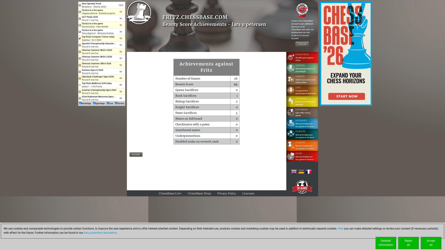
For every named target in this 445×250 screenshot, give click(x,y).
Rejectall (408, 243)
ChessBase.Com (170, 193)
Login (302, 44)
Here (340, 228)
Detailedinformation (386, 243)
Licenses (248, 193)
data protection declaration (100, 232)
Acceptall (431, 243)
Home (136, 154)
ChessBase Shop (199, 193)
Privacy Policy (226, 193)
